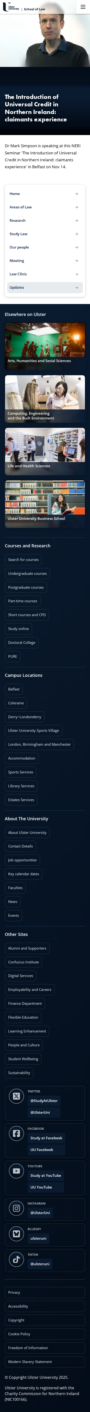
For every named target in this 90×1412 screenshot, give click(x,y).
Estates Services (19, 798)
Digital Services (19, 974)
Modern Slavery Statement (30, 1361)
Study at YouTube (45, 1175)
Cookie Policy (19, 1333)
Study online (17, 627)
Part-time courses (21, 599)
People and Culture (22, 1043)
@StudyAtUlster (44, 1100)
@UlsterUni (39, 1111)
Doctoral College (20, 641)
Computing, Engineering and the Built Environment (31, 415)
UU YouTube (41, 1187)
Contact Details (20, 846)
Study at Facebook (46, 1138)
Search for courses (23, 559)
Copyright (16, 1320)
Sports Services (19, 770)
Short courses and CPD (25, 613)
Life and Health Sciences (29, 466)
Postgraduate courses (24, 586)
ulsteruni (38, 1238)
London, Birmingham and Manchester (39, 744)
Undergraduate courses (26, 572)
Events (12, 914)
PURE (12, 656)
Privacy (14, 1292)
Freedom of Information (28, 1347)
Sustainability (17, 1071)
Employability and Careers (28, 988)
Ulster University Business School (36, 518)
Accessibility (18, 1306)
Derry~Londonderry (23, 715)
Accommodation (20, 757)
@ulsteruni (38, 1262)
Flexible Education (21, 1016)
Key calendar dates (23, 873)
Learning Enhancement (25, 1030)
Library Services (19, 784)
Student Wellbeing (21, 1057)
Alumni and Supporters (25, 947)
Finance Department (23, 1002)
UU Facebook (41, 1149)
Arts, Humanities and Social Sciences (39, 360)
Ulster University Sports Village (33, 730)
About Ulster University (27, 832)
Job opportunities (22, 860)
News (11, 900)
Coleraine (14, 701)
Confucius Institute (22, 960)
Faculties (15, 887)
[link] (45, 346)
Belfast (12, 688)
